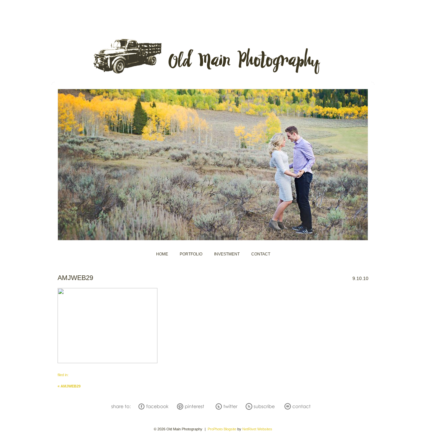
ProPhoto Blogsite (222, 429)
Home (162, 254)
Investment (227, 254)
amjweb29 (69, 386)
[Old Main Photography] (213, 74)
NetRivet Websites (257, 429)
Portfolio (191, 254)
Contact (260, 254)
